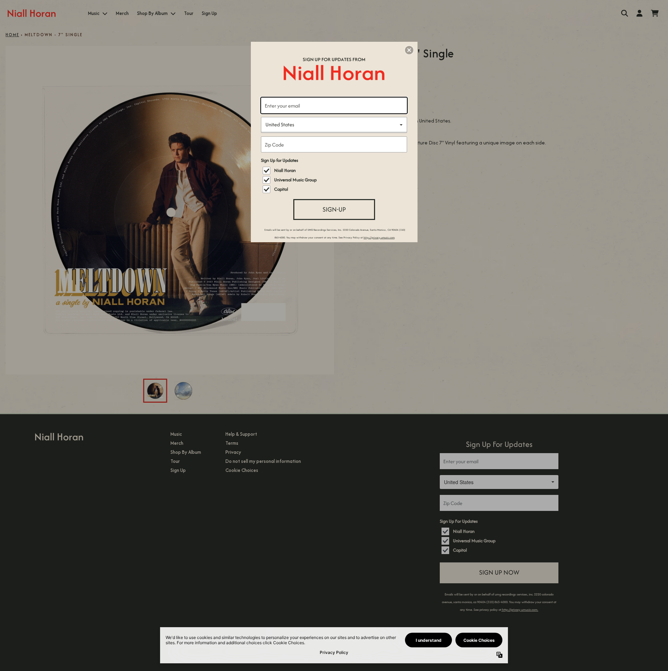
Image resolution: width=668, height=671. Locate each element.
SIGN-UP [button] (334, 209)
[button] (409, 50)
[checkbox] (335, 170)
